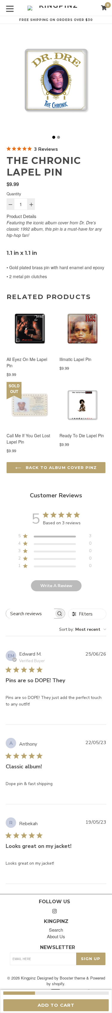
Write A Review (56, 586)
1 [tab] (53, 137)
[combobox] (82, 629)
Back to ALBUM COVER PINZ (60, 467)
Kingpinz (28, 978)
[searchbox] (30, 614)
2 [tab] (58, 137)
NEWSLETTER (57, 947)
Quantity (14, 193)
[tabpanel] (56, 81)
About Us (56, 936)
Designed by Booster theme (61, 978)
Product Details (21, 216)
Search (56, 930)
